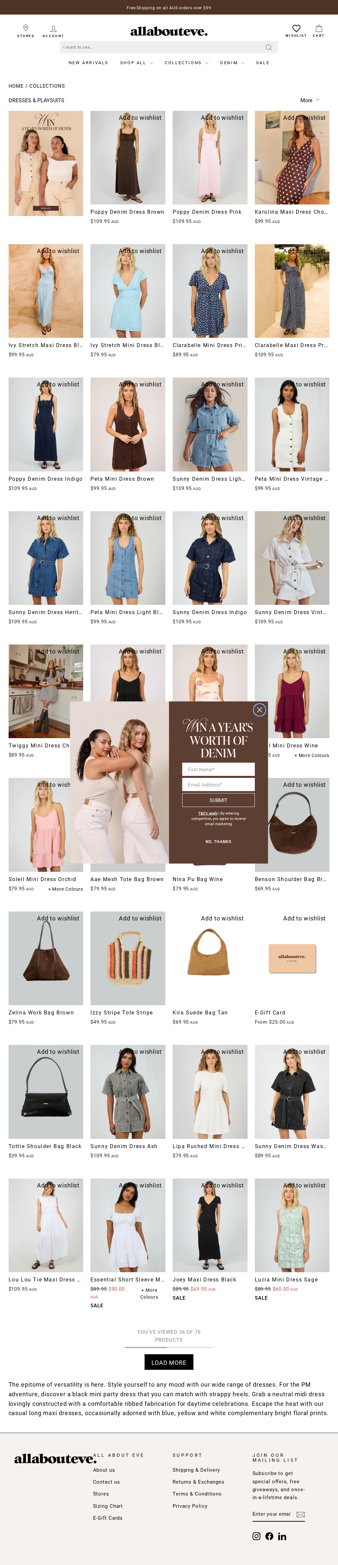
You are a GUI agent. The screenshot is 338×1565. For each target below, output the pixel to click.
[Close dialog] (259, 710)
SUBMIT (218, 800)
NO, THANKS (218, 841)
